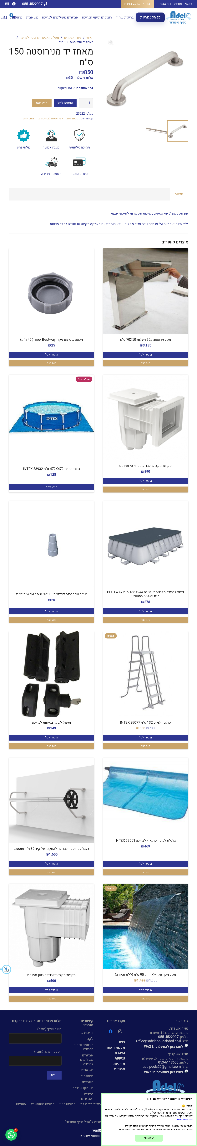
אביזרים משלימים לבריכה (86, 1060)
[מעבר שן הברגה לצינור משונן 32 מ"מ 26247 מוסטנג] (51, 543)
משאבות (87, 1070)
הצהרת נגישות (119, 1055)
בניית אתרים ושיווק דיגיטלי (99, 1136)
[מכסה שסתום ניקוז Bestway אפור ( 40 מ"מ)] (51, 291)
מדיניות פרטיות (119, 1066)
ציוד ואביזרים (72, 37)
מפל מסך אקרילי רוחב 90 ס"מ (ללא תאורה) (145, 974)
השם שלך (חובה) (49, 1029)
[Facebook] (13, 3)
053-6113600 (168, 1062)
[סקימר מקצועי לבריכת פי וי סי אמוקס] (145, 417)
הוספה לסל (65, 103)
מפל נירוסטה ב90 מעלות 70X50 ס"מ (145, 339)
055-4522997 (168, 1036)
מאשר (149, 1138)
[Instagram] (6, 3)
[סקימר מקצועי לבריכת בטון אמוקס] (51, 926)
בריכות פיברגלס (91, 1104)
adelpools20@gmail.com (162, 1066)
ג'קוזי (89, 1038)
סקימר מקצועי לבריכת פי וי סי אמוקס (145, 465)
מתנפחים (86, 1076)
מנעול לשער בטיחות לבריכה (51, 722)
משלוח (21, 1104)
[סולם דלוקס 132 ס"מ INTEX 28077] (145, 674)
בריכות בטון (67, 1104)
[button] (6, 969)
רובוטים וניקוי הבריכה (83, 1047)
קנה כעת (42, 103)
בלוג (122, 1042)
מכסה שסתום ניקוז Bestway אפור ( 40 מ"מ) (51, 339)
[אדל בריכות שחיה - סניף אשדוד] (179, 17)
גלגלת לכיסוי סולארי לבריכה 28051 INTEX (145, 840)
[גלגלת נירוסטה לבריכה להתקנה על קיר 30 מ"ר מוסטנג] (51, 800)
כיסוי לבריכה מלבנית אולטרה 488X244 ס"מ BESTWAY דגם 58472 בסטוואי (145, 594)
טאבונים (87, 1082)
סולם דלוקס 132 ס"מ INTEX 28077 (145, 722)
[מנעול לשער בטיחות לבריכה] (51, 674)
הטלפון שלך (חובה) (48, 1051)
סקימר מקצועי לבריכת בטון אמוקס (51, 975)
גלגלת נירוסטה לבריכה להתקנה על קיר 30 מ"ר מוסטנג (51, 848)
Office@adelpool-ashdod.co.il (158, 1041)
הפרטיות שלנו (185, 1119)
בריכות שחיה (84, 1032)
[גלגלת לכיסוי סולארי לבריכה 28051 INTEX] (145, 792)
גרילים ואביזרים (87, 1096)
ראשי (89, 37)
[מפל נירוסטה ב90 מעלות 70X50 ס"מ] (145, 291)
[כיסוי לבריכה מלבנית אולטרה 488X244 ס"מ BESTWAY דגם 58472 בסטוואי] (145, 543)
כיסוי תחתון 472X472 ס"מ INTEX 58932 (51, 468)
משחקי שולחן (83, 1088)
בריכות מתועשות (42, 1104)
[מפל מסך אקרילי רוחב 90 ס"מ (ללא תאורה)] (145, 926)
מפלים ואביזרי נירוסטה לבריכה (39, 37)
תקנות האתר (115, 1047)
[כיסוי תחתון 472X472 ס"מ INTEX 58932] (51, 417)
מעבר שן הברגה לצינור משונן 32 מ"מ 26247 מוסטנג (51, 594)
